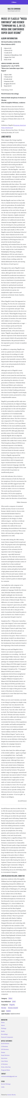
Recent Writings (5, 1084)
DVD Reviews (5, 1049)
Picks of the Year (6, 1067)
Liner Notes (4, 1061)
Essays (3, 1052)
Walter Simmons (14, 9)
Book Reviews (5, 1043)
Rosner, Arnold (13, 1008)
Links (2, 1087)
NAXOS (8, 1011)
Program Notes (5, 1070)
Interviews (4, 1058)
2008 (13, 1001)
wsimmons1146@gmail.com (9, 1076)
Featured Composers (7, 1037)
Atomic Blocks (11, 1094)
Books (3, 1031)
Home (3, 1022)
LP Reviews (4, 1064)
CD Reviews (4, 1046)
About (3, 1025)
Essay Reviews (5, 1055)
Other (10, 998)
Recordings (4, 1034)
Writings (3, 1028)
